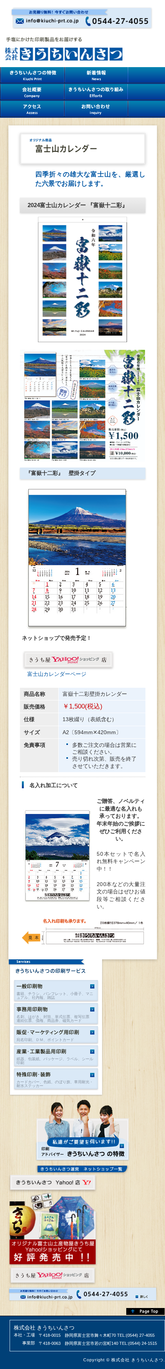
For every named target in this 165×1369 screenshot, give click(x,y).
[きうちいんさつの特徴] (32, 75)
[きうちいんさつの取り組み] (96, 92)
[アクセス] (32, 109)
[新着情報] (96, 75)
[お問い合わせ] (96, 109)
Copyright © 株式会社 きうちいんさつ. (124, 1359)
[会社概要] (32, 92)
